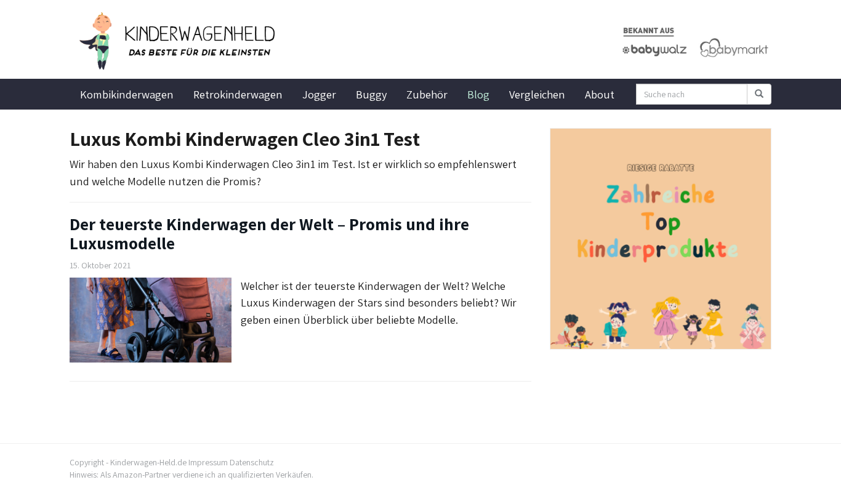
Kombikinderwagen (127, 94)
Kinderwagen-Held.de (148, 462)
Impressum (208, 462)
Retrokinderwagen (238, 94)
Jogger (319, 94)
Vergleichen (537, 94)
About (599, 94)
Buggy (371, 94)
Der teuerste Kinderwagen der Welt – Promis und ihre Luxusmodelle (269, 233)
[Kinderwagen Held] (180, 41)
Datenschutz (252, 462)
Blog (478, 94)
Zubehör (427, 94)
